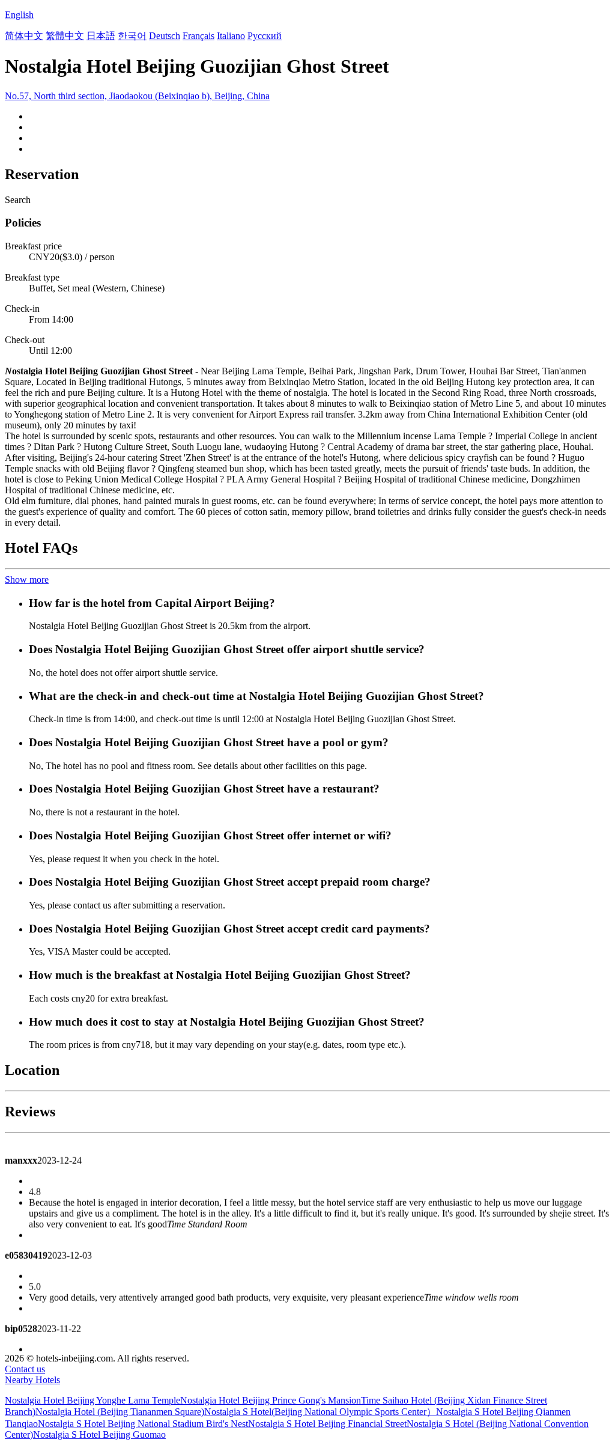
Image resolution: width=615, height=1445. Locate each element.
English (19, 15)
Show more (27, 579)
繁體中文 (65, 36)
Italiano (231, 36)
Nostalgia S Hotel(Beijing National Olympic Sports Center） (320, 1412)
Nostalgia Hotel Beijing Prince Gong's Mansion (270, 1400)
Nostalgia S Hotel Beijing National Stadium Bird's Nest (143, 1424)
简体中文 (24, 36)
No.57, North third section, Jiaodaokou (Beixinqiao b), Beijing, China (137, 96)
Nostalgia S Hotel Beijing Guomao (99, 1434)
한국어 (132, 36)
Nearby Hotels (32, 1380)
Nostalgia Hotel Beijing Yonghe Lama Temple (92, 1400)
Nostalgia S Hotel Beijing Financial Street (327, 1424)
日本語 (100, 36)
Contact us (25, 1369)
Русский (264, 36)
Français (198, 36)
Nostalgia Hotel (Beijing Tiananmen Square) (119, 1412)
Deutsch (164, 36)
